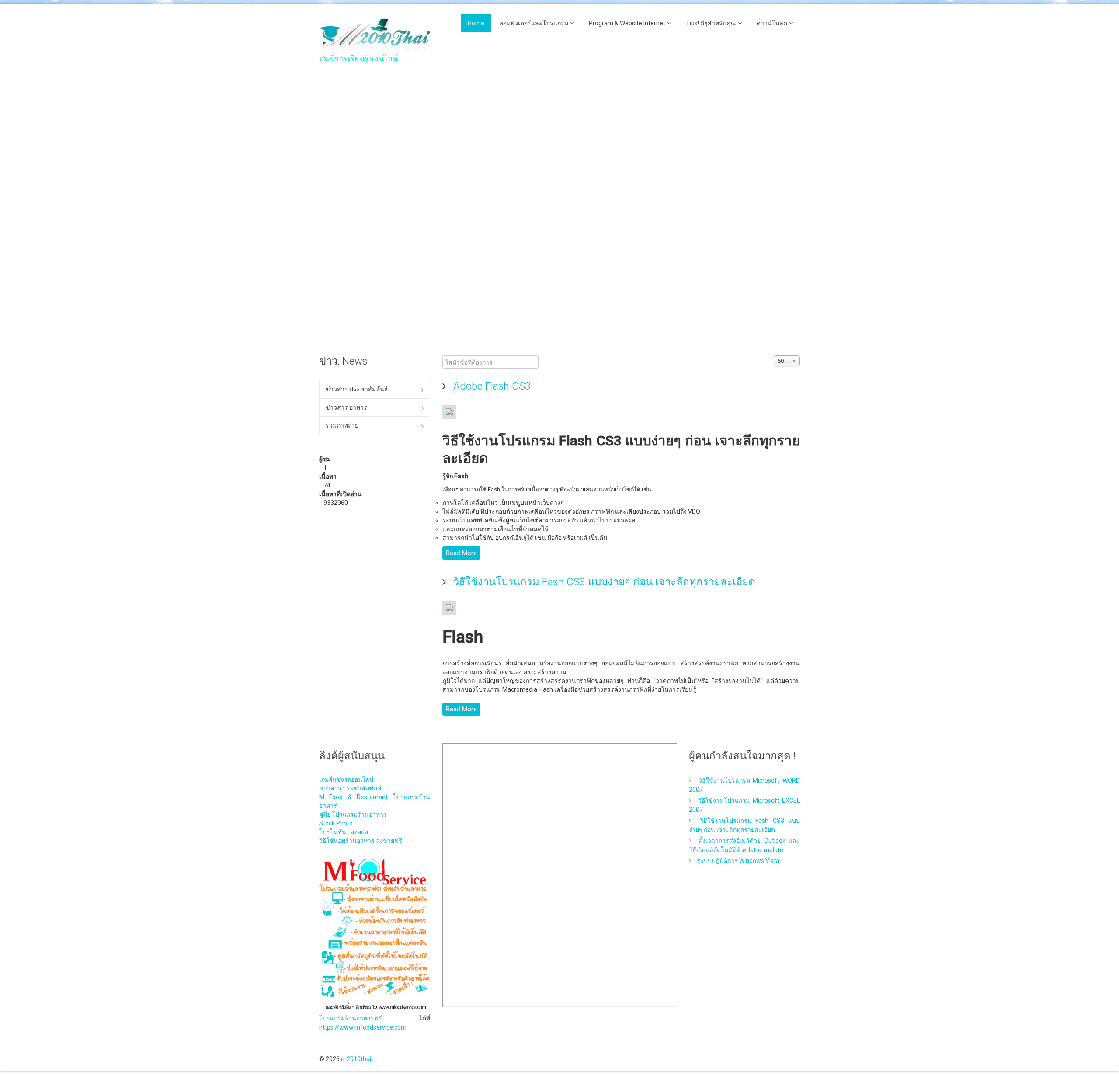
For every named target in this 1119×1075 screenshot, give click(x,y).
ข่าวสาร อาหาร (346, 407)
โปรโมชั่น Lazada (343, 831)
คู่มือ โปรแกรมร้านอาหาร (353, 814)
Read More (461, 553)
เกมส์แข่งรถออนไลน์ (346, 779)
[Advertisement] (374, 204)
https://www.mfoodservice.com (363, 1027)
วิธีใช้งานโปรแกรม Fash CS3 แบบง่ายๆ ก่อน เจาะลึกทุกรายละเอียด (603, 582)
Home (476, 23)
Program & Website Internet (627, 23)
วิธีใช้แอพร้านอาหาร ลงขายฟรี (360, 840)
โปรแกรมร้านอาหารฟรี (350, 1018)
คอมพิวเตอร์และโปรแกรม (533, 23)
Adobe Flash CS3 (491, 386)
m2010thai (356, 1058)
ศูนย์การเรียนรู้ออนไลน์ (358, 58)
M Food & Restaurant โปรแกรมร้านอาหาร (374, 801)
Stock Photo (336, 823)
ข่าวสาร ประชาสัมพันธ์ (357, 389)
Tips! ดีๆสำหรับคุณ (711, 23)
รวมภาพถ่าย (342, 425)
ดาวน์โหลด (772, 23)
